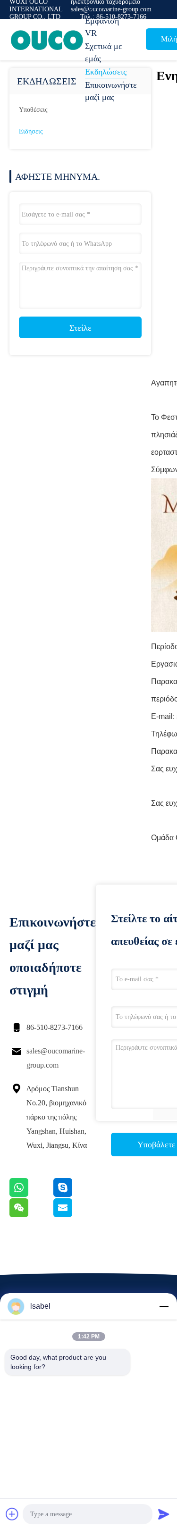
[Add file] (12, 1514)
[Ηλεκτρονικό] (74, 1215)
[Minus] (163, 1306)
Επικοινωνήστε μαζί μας (108, 91)
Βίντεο (96, 7)
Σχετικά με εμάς (103, 52)
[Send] (163, 1514)
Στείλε (80, 328)
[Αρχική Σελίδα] (47, 39)
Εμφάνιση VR (102, 27)
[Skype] (74, 1194)
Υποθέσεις (33, 109)
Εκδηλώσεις (105, 71)
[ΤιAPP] (31, 1194)
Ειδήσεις (31, 131)
